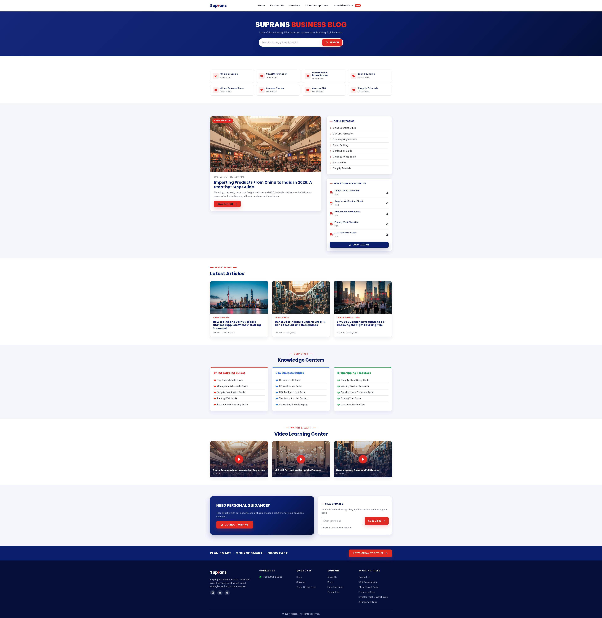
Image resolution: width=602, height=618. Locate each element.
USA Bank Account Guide (292, 392)
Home (261, 5)
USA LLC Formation (343, 133)
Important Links (335, 587)
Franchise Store (346, 5)
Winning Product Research (355, 386)
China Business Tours (344, 156)
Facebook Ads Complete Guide (357, 392)
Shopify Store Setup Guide (355, 380)
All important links (368, 602)
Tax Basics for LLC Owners (293, 398)
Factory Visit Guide (227, 398)
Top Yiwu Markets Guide (230, 380)
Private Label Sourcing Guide (232, 404)
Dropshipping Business (345, 139)
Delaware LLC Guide (290, 380)
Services (294, 5)
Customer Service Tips (353, 404)
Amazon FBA (339, 162)
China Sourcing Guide (344, 128)
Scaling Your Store (351, 398)
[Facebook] (227, 592)
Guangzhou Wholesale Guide (232, 386)
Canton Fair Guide (342, 151)
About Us (332, 577)
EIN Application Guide (290, 386)
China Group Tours (316, 5)
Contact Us (277, 5)
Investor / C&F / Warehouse (373, 597)
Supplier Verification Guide (231, 392)
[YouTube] (220, 592)
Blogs (330, 582)
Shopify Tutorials (342, 168)
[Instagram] (212, 592)
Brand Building (340, 145)
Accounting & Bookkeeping (293, 404)
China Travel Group (369, 587)
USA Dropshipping (368, 582)
